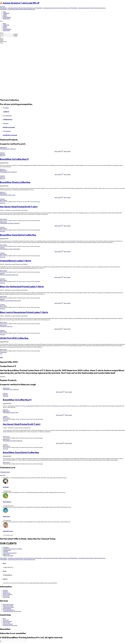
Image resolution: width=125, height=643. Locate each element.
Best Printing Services (8, 604)
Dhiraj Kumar (6, 516)
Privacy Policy (6, 595)
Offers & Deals (6, 622)
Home (4, 11)
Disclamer (5, 591)
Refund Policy (6, 597)
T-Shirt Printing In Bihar (8, 607)
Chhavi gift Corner (8, 531)
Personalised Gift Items (8, 610)
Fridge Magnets (7, 17)
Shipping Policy (6, 593)
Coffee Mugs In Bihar (8, 605)
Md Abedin (6, 487)
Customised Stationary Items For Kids (12, 611)
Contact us (5, 590)
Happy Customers (7, 621)
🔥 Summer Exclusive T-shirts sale (19, 3)
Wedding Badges (7, 608)
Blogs (4, 618)
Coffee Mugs (6, 13)
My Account (6, 620)
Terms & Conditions (7, 594)
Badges (5, 16)
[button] (2, 6)
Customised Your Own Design (10, 625)
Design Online (6, 18)
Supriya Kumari (7, 502)
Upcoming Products (8, 624)
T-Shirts (5, 14)
